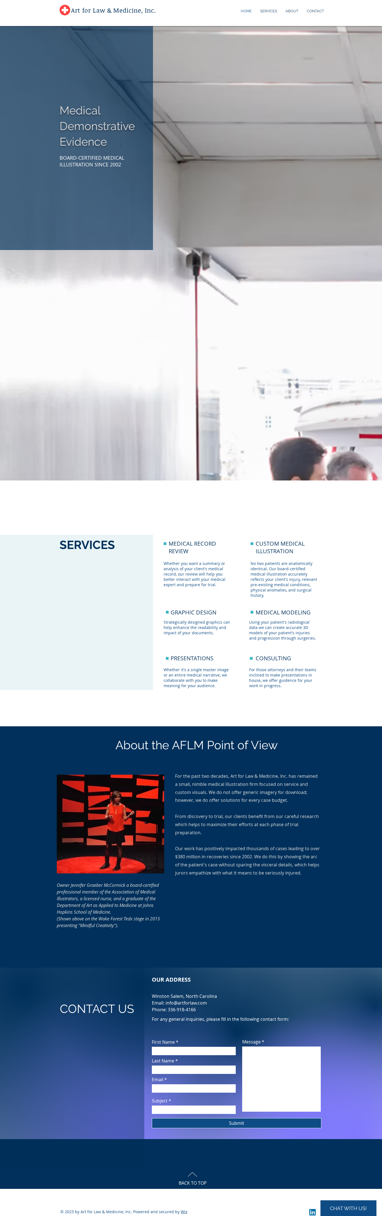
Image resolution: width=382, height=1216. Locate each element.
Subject (160, 1101)
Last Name (163, 1061)
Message (251, 1042)
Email (157, 1079)
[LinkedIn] (312, 1212)
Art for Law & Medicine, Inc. (113, 10)
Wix (184, 1211)
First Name (163, 1042)
